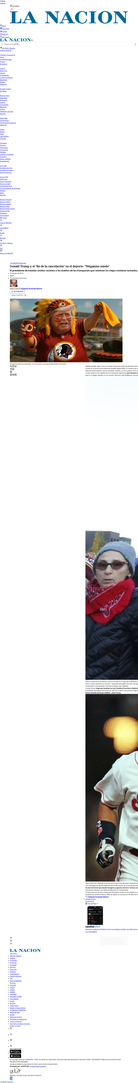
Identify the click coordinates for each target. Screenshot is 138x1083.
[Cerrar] (32, 40)
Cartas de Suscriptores (8, 123)
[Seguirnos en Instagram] (11, 1040)
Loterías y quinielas (7, 154)
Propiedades (4, 75)
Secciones (5, 29)
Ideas (2, 193)
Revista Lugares (5, 204)
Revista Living (5, 206)
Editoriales (4, 118)
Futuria (2, 69)
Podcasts (3, 157)
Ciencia (2, 109)
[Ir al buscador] (12, 9)
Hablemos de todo (6, 111)
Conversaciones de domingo (10, 188)
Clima (2, 57)
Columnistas (4, 121)
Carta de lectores (6, 186)
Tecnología (4, 148)
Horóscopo (4, 150)
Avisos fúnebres (5, 182)
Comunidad (4, 105)
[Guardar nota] (13, 366)
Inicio (4, 26)
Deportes (22, 263)
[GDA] (15, 1073)
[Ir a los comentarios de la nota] (15, 366)
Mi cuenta (5, 37)
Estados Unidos (5, 89)
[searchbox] (68, 44)
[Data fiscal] (11, 1080)
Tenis (2, 134)
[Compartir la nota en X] (13, 375)
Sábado (2, 191)
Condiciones (34, 1066)
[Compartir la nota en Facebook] (11, 375)
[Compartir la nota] (11, 369)
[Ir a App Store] (15, 1057)
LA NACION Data (6, 59)
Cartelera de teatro (7, 170)
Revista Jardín (5, 211)
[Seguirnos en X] (11, 1035)
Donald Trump (90, 899)
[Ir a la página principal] (69, 23)
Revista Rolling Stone (7, 209)
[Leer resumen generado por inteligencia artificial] (11, 366)
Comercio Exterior (6, 78)
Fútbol (2, 130)
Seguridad (3, 98)
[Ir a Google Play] (15, 1053)
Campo (2, 73)
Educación (3, 100)
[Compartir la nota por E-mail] (15, 375)
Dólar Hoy (3, 71)
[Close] (11, 938)
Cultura (2, 102)
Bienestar (3, 107)
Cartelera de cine (6, 168)
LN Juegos (3, 143)
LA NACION (14, 263)
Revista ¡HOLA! (5, 202)
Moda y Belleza (5, 159)
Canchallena (4, 136)
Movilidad (3, 80)
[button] (69, 146)
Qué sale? (3, 166)
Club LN (5, 34)
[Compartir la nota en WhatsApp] (13, 369)
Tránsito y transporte (7, 55)
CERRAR (2, 1)
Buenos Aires (4, 96)
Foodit (4, 32)
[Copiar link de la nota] (11, 372)
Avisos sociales (5, 184)
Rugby (2, 132)
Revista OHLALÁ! (6, 200)
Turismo (3, 145)
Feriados (3, 152)
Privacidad (42, 1066)
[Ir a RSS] (11, 1046)
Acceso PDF (4, 177)
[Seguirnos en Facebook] (11, 1029)
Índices (2, 82)
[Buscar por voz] (135, 44)
